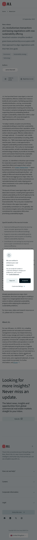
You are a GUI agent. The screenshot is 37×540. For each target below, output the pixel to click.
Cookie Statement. (14, 274)
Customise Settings (18, 286)
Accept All (25, 281)
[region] (18, 270)
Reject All (12, 281)
